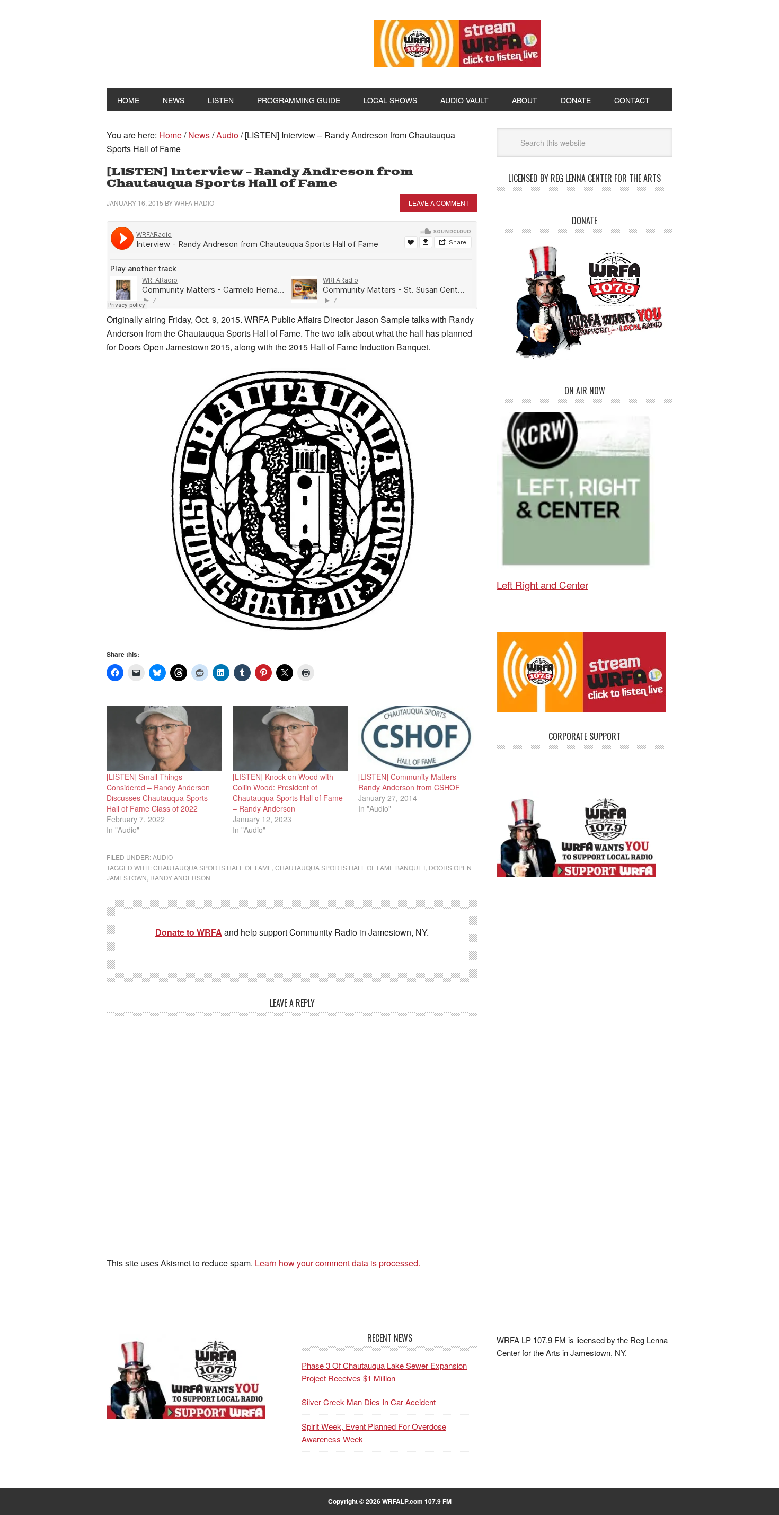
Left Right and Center (542, 584)
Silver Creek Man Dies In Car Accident (369, 1401)
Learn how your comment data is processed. (337, 1263)
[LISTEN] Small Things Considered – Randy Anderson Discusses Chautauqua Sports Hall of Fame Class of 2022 (158, 792)
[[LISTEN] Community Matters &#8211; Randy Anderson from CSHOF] (416, 738)
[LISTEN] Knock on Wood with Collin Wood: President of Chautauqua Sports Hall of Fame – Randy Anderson (288, 792)
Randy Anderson (180, 877)
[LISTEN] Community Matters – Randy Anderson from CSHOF (410, 781)
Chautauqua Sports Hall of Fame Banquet (350, 867)
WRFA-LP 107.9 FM (216, 41)
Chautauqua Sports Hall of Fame (212, 867)
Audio (163, 856)
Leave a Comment (439, 202)
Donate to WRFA (188, 932)
